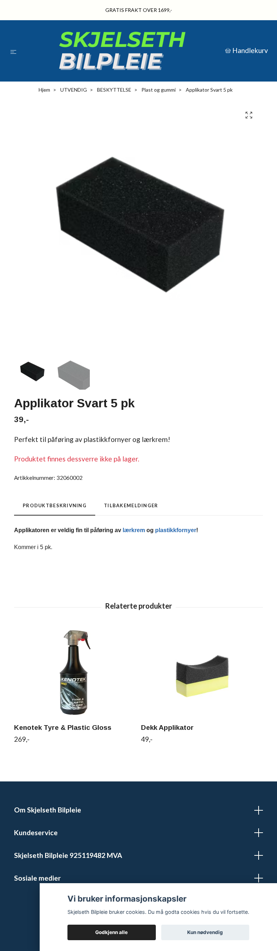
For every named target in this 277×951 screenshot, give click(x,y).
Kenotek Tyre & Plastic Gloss (62, 728)
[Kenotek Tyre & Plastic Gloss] (75, 673)
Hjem (44, 91)
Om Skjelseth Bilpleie (47, 811)
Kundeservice (36, 833)
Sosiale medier (37, 879)
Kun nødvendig (205, 932)
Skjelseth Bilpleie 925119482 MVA (68, 856)
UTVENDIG (73, 91)
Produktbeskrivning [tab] (55, 506)
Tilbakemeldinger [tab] (131, 506)
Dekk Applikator (167, 728)
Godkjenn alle (111, 932)
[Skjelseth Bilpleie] (122, 51)
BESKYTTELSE (114, 91)
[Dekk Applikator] (202, 673)
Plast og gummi (158, 91)
